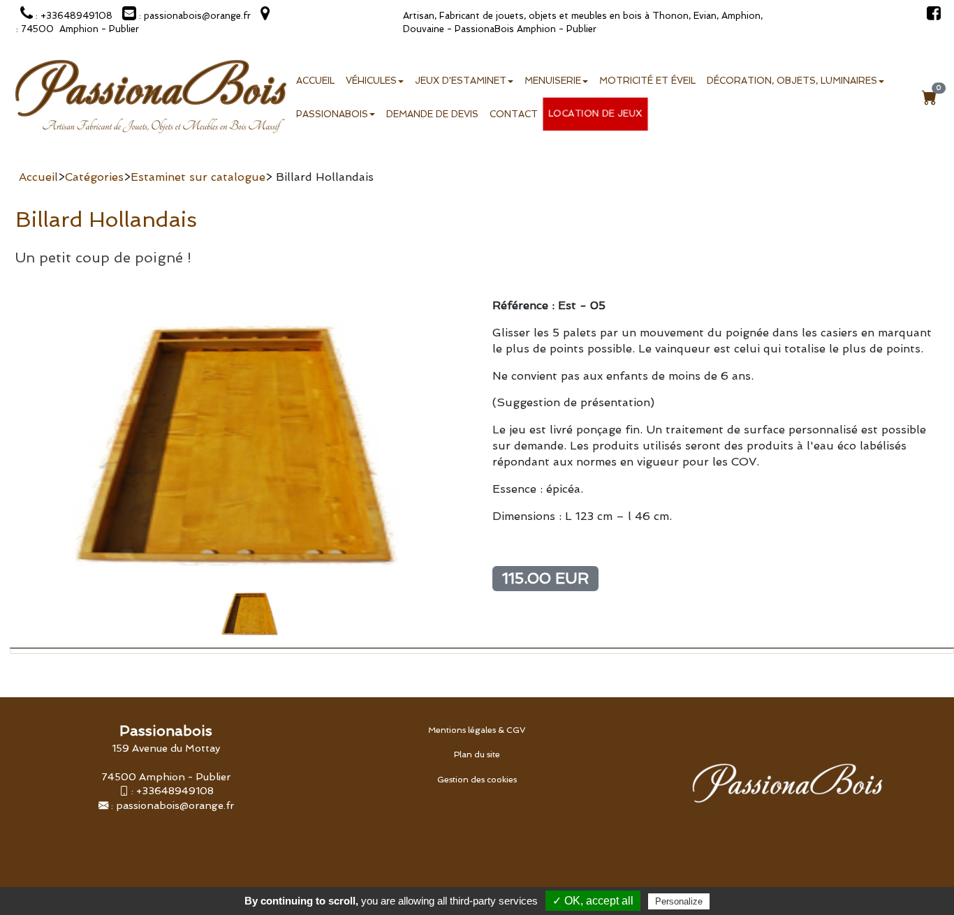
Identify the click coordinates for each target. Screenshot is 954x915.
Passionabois (332, 114)
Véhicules (371, 80)
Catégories (94, 177)
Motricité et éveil (647, 80)
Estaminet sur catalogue (198, 177)
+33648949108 (175, 790)
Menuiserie (552, 80)
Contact (514, 114)
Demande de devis (432, 114)
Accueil (315, 80)
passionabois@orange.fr (175, 805)
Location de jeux (595, 113)
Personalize (679, 901)
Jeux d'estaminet (460, 80)
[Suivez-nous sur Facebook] (930, 15)
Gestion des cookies (477, 779)
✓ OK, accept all (592, 901)
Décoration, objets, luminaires (792, 80)
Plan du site (477, 754)
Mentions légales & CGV (477, 730)
